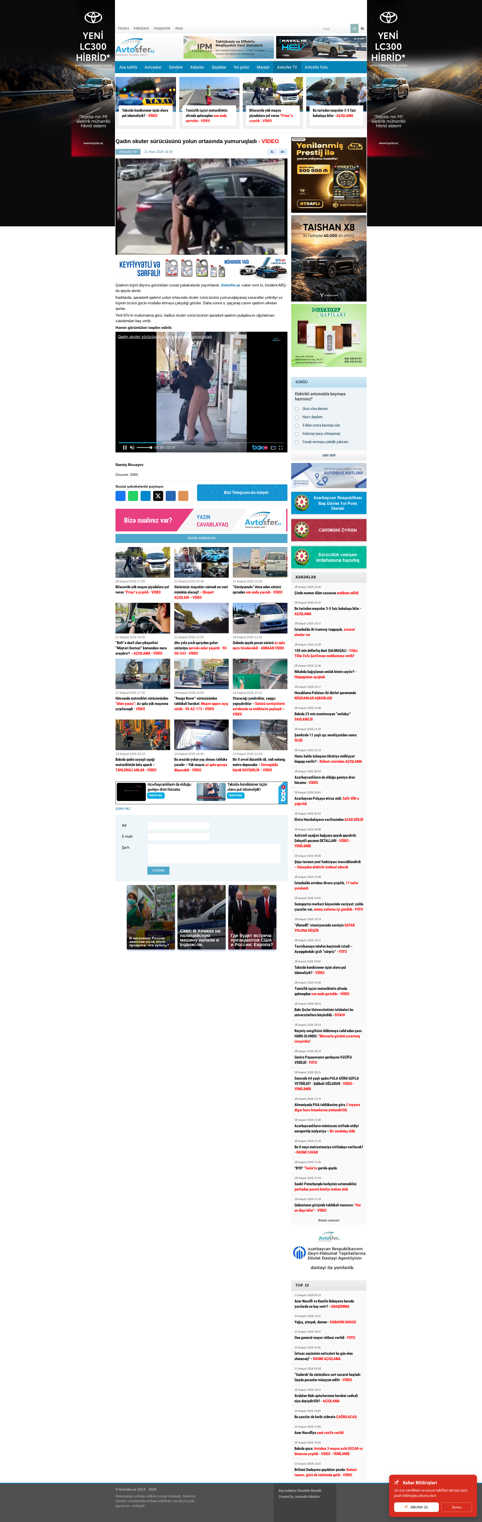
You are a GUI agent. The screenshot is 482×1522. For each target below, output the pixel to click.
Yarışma (123, 28)
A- (272, 152)
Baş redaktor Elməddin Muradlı (300, 1491)
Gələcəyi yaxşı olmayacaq (321, 433)
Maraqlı (263, 69)
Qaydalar (219, 67)
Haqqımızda (162, 28)
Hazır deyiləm (312, 417)
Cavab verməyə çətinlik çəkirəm (325, 442)
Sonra (456, 1507)
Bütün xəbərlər (329, 1220)
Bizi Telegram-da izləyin (246, 492)
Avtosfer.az (230, 285)
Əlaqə (179, 28)
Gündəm (176, 69)
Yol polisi (241, 67)
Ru (362, 28)
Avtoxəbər (153, 69)
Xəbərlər (197, 67)
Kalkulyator (141, 28)
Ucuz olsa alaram (315, 408)
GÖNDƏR (158, 870)
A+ (283, 152)
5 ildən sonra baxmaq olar (321, 425)
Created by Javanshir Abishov (299, 1497)
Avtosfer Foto (316, 67)
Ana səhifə (128, 67)
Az (354, 28)
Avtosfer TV (287, 67)
